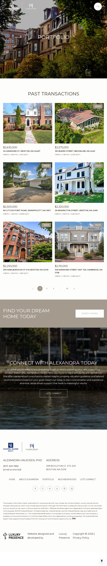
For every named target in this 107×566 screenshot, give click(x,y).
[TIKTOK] (57, 488)
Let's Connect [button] (53, 393)
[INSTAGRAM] (42, 488)
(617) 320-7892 (11, 466)
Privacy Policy (81, 537)
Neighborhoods (67, 479)
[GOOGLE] (64, 488)
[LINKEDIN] (49, 488)
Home (12, 479)
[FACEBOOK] (35, 488)
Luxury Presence (64, 535)
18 (67, 288)
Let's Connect (88, 479)
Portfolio (48, 479)
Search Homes (90, 313)
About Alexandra (28, 479)
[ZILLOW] (71, 488)
